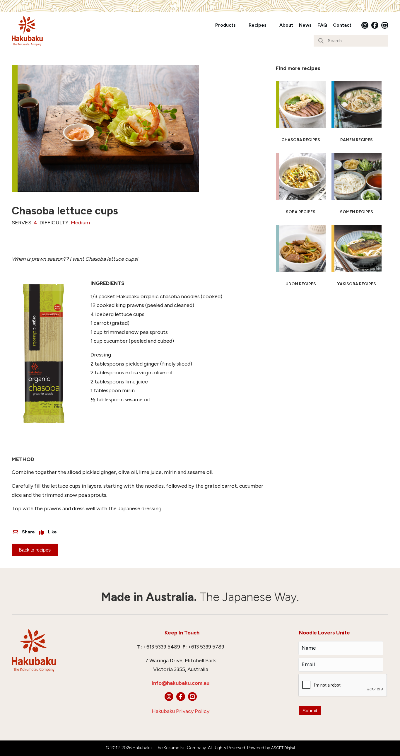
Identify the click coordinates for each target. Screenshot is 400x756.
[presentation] (342, 685)
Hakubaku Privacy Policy (180, 711)
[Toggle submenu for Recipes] (270, 25)
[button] (364, 25)
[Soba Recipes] (301, 186)
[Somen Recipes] (356, 186)
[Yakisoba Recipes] (356, 258)
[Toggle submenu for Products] (239, 25)
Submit (309, 710)
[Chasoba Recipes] (301, 114)
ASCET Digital (283, 748)
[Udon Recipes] (301, 258)
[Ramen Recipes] (356, 114)
